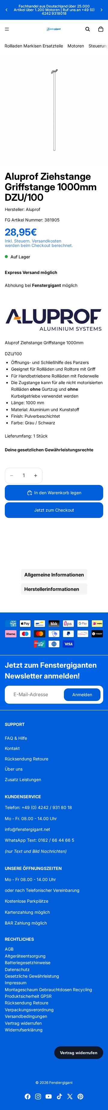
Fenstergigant (61, 1082)
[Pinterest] (80, 1096)
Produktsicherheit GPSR (28, 996)
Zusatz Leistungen (23, 779)
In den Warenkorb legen (57, 492)
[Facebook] (27, 1096)
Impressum (15, 982)
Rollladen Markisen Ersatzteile (33, 45)
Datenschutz (17, 969)
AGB (9, 949)
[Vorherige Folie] (6, 10)
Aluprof (33, 209)
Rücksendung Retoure (26, 758)
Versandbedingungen (26, 1016)
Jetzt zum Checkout (54, 510)
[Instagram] (38, 1096)
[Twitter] (70, 1096)
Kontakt (12, 748)
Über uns (13, 769)
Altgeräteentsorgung (25, 955)
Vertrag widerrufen (23, 1022)
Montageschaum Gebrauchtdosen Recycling (48, 989)
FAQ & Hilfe (16, 738)
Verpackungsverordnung (29, 1009)
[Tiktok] (59, 1096)
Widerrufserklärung (24, 1029)
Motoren (76, 45)
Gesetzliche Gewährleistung (32, 976)
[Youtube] (48, 1096)
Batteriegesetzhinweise (27, 962)
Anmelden (82, 694)
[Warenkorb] (100, 29)
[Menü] (7, 29)
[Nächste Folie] (101, 10)
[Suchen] (87, 29)
